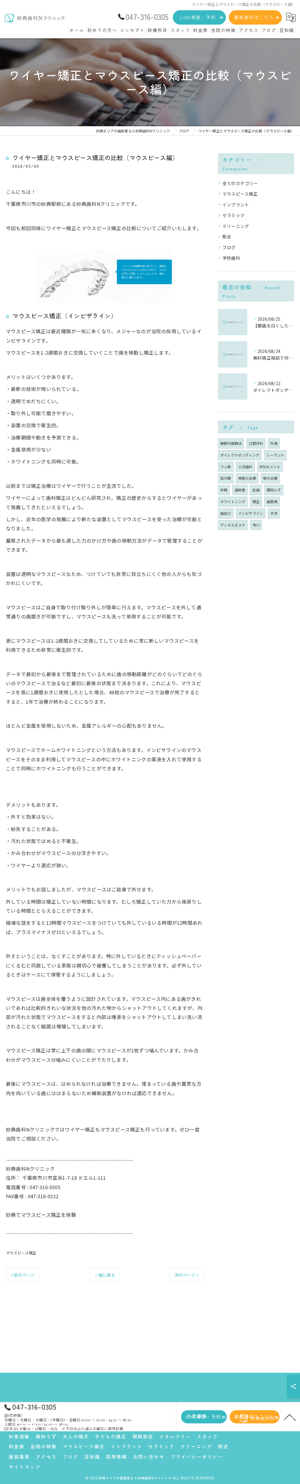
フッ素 (225, 466)
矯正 (256, 501)
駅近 (226, 236)
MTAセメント (270, 466)
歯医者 (240, 489)
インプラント (235, 204)
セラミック (233, 215)
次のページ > (187, 1275)
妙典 (223, 489)
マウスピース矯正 (21, 1253)
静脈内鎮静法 (231, 443)
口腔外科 (256, 443)
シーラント (275, 454)
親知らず (274, 489)
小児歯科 (245, 466)
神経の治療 (247, 478)
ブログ (229, 247)
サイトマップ (24, 1467)
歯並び (225, 513)
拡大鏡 (225, 478)
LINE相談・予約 (198, 17)
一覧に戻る (104, 1275)
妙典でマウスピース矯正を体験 (41, 1214)
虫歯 (255, 489)
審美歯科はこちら (254, 17)
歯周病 (272, 501)
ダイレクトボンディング (239, 454)
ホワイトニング (232, 501)
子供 (273, 513)
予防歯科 (231, 258)
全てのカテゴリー (240, 183)
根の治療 (270, 478)
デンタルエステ (232, 524)
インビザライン (250, 513)
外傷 (273, 443)
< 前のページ (23, 1275)
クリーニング (235, 226)
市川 (256, 524)
